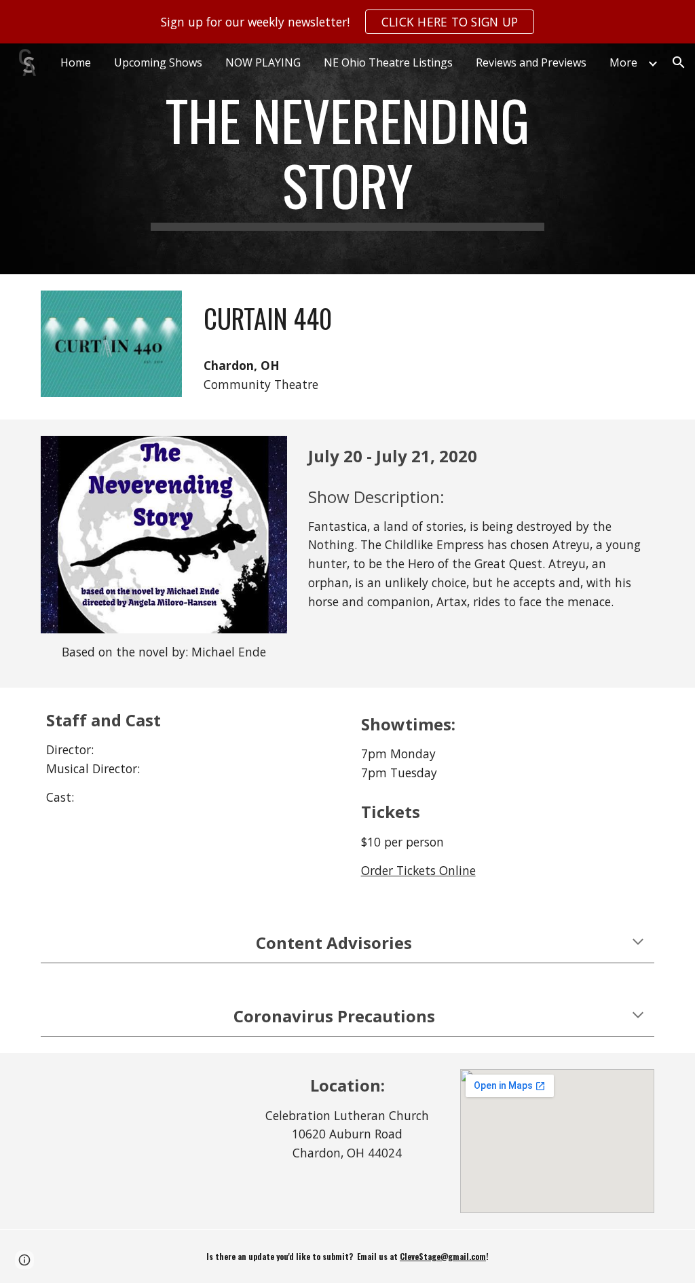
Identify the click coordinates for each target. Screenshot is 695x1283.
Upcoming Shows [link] (158, 62)
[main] (347, 158)
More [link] (623, 62)
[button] (678, 62)
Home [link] (75, 62)
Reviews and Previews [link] (531, 62)
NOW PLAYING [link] (263, 62)
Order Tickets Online (418, 870)
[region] (347, 21)
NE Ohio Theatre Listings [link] (388, 62)
